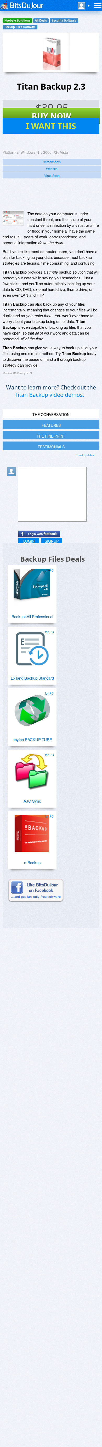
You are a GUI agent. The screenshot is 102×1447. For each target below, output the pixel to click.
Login (29, 541)
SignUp (52, 541)
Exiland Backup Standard (32, 678)
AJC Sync (32, 801)
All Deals (41, 20)
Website (52, 168)
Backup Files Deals (52, 559)
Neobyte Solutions (17, 20)
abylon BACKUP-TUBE (32, 739)
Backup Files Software (20, 27)
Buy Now (51, 115)
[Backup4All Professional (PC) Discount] (32, 585)
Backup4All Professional (32, 616)
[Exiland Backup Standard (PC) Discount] (32, 647)
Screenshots (52, 162)
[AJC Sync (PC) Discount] (32, 770)
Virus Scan (52, 175)
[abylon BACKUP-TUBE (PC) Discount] (32, 708)
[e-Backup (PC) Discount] (32, 831)
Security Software (64, 20)
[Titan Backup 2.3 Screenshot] (13, 218)
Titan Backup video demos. (49, 394)
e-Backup (32, 862)
